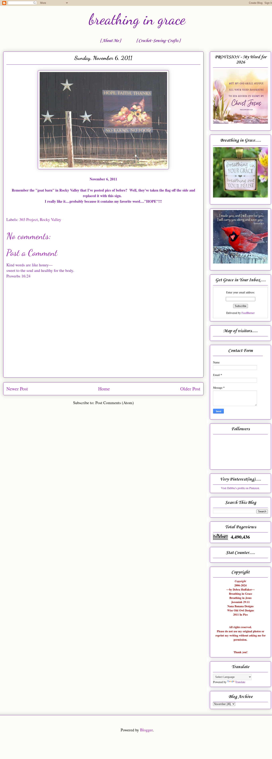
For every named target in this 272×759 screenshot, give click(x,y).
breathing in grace (137, 19)
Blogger (146, 730)
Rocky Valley (50, 219)
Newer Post (17, 388)
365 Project (28, 219)
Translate (240, 682)
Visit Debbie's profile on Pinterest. (240, 488)
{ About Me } (110, 40)
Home (104, 388)
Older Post (190, 388)
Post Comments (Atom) (114, 402)
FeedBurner (248, 313)
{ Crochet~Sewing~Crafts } (158, 40)
